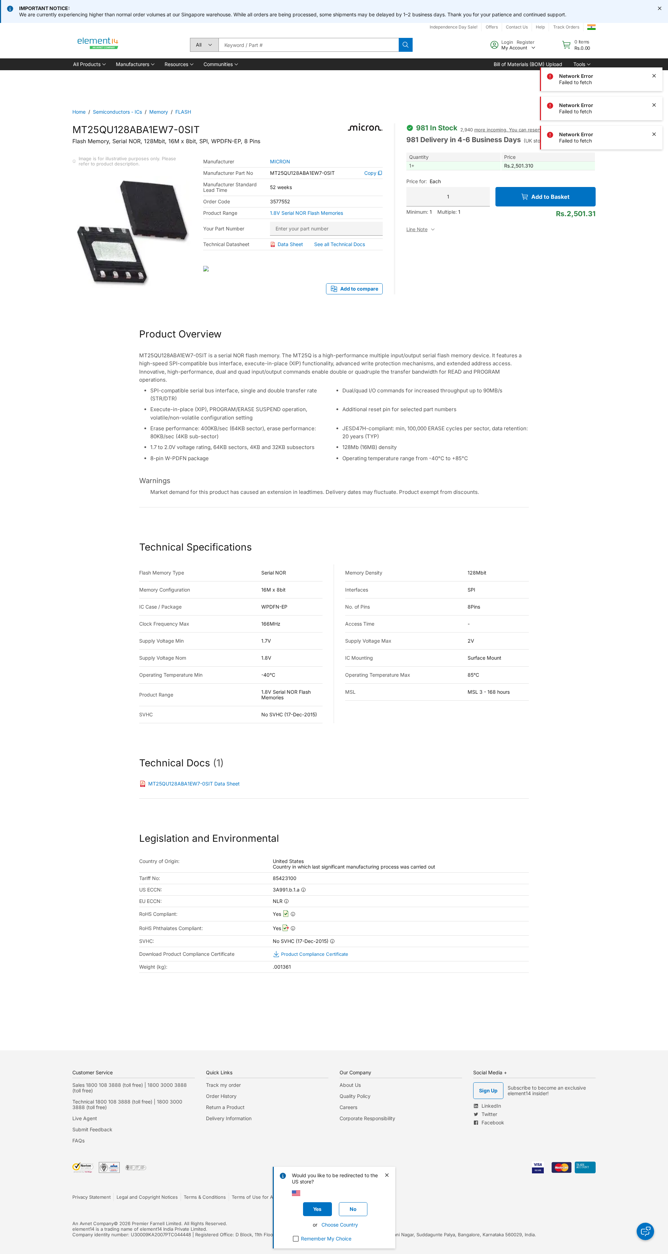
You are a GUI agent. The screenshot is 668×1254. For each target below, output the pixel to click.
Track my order (223, 1085)
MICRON (280, 161)
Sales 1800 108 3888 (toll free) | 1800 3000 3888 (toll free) (129, 1087)
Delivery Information (229, 1118)
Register (525, 42)
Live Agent (84, 1118)
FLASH (183, 112)
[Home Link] (98, 45)
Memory (158, 112)
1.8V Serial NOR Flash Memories (306, 213)
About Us (350, 1085)
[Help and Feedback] (645, 1231)
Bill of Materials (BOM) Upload (528, 64)
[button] (88, 64)
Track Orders (566, 27)
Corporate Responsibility (367, 1118)
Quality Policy (355, 1096)
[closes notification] (659, 8)
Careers (348, 1107)
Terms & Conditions (205, 1197)
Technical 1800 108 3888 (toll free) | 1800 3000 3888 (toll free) (127, 1104)
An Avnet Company (93, 1223)
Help (540, 27)
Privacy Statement (91, 1197)
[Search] (406, 45)
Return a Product (225, 1107)
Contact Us (517, 27)
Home (79, 112)
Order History (221, 1096)
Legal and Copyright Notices (147, 1197)
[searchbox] (308, 45)
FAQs (78, 1140)
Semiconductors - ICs (117, 112)
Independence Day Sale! (453, 27)
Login (507, 42)
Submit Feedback (92, 1129)
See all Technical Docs (339, 244)
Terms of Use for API (254, 1197)
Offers (492, 27)
